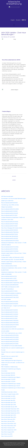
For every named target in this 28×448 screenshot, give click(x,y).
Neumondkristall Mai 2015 (8, 400)
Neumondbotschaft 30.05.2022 (9, 238)
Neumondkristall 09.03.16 (8, 373)
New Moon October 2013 (8, 427)
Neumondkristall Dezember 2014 (10, 408)
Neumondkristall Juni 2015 (8, 398)
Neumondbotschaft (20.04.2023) (10, 209)
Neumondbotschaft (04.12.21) (9, 276)
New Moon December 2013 (8, 423)
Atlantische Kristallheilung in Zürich (10, 385)
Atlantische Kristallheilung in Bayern (10, 377)
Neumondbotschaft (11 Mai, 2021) (10, 297)
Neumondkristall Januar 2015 (9, 406)
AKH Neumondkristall (7, 196)
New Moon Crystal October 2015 (9, 394)
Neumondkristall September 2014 (10, 413)
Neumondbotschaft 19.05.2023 (9, 202)
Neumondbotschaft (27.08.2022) (9, 232)
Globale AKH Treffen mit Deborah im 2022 (12, 257)
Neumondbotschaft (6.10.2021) (9, 280)
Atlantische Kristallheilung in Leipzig (10, 383)
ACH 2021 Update (6, 299)
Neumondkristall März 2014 (8, 417)
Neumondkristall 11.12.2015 (8, 379)
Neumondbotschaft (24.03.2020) (10, 339)
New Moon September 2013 (8, 429)
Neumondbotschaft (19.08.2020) (9, 322)
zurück (14, 176)
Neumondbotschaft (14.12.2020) (9, 314)
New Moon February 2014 (8, 419)
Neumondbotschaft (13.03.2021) (9, 303)
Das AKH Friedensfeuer (7, 289)
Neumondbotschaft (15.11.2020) (9, 316)
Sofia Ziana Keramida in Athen (9, 392)
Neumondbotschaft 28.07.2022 (9, 234)
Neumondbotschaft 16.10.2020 (9, 318)
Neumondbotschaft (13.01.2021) (9, 312)
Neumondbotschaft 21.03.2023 (9, 211)
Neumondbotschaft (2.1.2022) (9, 265)
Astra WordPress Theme (17, 444)
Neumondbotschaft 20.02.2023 (9, 213)
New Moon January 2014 (7, 421)
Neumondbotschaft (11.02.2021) (9, 310)
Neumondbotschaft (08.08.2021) (9, 284)
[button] (14, 25)
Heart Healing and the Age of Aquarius (11, 360)
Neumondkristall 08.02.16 (8, 375)
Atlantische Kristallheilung (14, 2)
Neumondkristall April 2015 (8, 402)
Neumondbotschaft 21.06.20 (8, 326)
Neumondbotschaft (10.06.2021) (9, 295)
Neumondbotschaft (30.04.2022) (10, 240)
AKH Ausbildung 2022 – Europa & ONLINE (12, 259)
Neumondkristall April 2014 (8, 415)
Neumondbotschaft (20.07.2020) (10, 324)
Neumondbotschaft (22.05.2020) (10, 335)
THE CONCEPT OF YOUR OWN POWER (11, 345)
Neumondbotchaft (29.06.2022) (9, 236)
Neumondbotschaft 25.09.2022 (9, 230)
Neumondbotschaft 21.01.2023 (9, 215)
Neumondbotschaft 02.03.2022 (9, 249)
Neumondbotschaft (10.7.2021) (9, 291)
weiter (14, 180)
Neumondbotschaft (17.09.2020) (9, 320)
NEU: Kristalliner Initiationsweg (9, 366)
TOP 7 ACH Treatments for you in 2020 (11, 333)
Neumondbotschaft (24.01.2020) (9, 343)
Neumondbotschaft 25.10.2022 (9, 226)
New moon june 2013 (7, 436)
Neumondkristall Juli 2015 (8, 396)
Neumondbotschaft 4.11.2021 (8, 278)
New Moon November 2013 (8, 425)
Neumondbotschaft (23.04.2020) (10, 337)
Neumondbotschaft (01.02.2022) (9, 251)
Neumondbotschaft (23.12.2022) (9, 221)
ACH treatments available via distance (11, 293)
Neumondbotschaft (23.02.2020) (10, 341)
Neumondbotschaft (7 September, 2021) (12, 282)
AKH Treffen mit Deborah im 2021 (10, 286)
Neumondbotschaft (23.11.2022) (9, 223)
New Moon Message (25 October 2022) (11, 228)
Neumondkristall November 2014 (10, 411)
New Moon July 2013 (6, 434)
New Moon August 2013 (7, 432)
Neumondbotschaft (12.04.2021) (9, 301)
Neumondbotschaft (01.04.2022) (9, 247)
